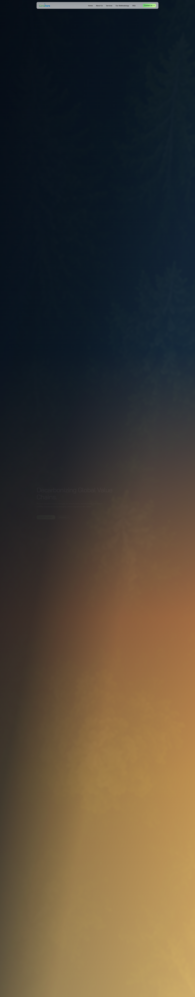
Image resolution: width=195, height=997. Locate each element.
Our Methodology (122, 6)
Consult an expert (46, 517)
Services (109, 6)
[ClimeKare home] (44, 5)
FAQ (133, 6)
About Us (99, 6)
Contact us (148, 5)
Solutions (62, 517)
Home (90, 6)
